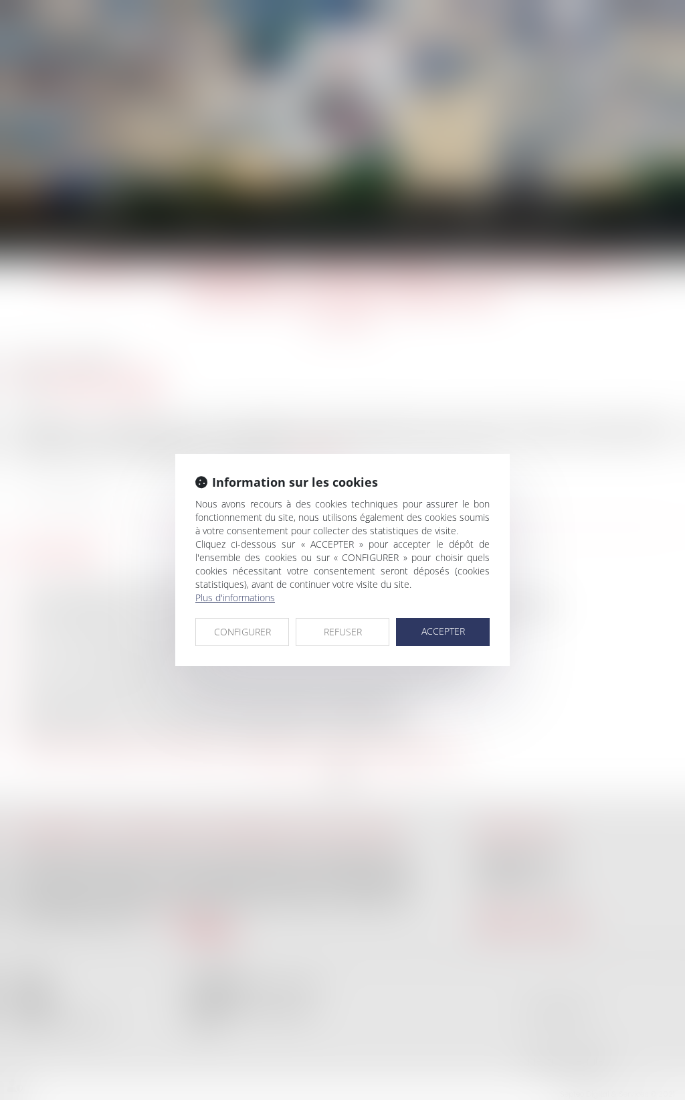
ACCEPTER (443, 631)
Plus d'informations (235, 597)
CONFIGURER (242, 631)
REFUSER (343, 631)
